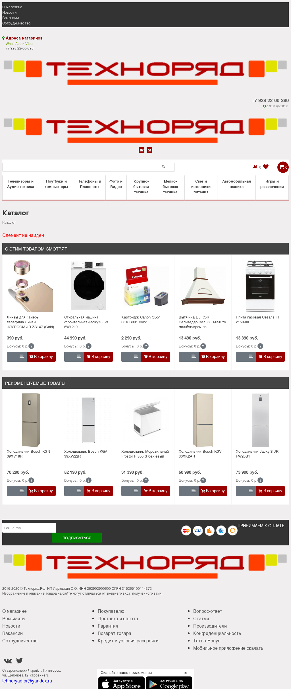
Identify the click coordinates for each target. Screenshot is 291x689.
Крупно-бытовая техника (141, 186)
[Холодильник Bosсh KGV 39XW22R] (88, 420)
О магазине (12, 6)
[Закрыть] (184, 676)
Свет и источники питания (201, 186)
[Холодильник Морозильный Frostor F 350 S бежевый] (146, 420)
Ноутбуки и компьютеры (56, 183)
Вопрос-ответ (207, 611)
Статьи (201, 618)
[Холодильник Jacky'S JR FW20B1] (260, 420)
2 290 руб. (131, 338)
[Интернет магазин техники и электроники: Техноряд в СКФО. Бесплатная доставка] (145, 69)
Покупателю (111, 611)
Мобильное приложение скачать (228, 648)
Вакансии (10, 17)
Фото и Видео (115, 183)
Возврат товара (114, 633)
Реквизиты (13, 618)
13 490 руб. (190, 338)
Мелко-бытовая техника (170, 186)
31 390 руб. (132, 472)
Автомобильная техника (236, 183)
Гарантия (108, 625)
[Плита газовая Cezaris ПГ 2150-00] (260, 286)
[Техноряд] (145, 127)
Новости (9, 12)
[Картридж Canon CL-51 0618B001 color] (146, 286)
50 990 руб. (190, 472)
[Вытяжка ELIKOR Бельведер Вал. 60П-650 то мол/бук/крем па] (203, 286)
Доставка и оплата (118, 618)
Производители (210, 625)
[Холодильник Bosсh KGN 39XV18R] (31, 420)
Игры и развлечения (272, 183)
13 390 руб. (247, 338)
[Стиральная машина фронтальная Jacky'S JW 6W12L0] (88, 286)
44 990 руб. (75, 338)
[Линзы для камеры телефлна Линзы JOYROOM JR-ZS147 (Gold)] (31, 286)
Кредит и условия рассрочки (128, 640)
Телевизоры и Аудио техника (20, 183)
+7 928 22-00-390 (270, 100)
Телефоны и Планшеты (89, 183)
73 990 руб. (247, 472)
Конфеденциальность (217, 633)
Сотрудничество (16, 23)
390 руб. (15, 338)
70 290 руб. (18, 472)
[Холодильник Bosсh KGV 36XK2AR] (203, 420)
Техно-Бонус (206, 640)
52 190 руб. (75, 472)
